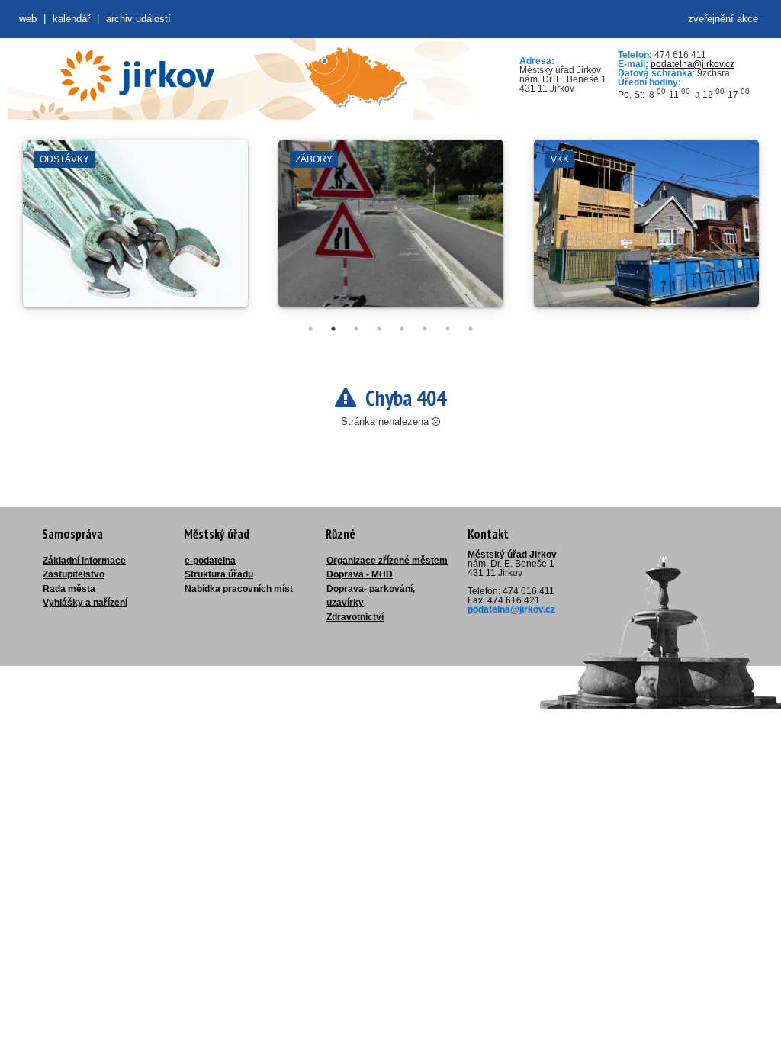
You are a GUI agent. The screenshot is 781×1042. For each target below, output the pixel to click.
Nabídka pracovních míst (239, 588)
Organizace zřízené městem (387, 560)
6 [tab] (424, 328)
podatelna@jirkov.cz (692, 64)
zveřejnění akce (723, 18)
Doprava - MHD (359, 574)
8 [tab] (470, 328)
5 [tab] (402, 328)
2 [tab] (333, 328)
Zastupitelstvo (73, 574)
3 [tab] (356, 328)
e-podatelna (210, 560)
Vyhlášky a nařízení (85, 602)
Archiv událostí (138, 18)
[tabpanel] (135, 231)
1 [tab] (310, 328)
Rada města (69, 588)
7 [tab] (447, 328)
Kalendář (71, 18)
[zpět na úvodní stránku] (137, 75)
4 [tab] (379, 328)
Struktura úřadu (219, 574)
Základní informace (84, 560)
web (28, 18)
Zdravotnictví (355, 617)
